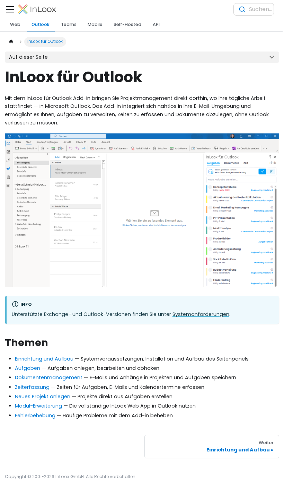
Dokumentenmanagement (48, 377)
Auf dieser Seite (28, 57)
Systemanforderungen (200, 314)
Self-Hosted (127, 24)
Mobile (95, 24)
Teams (69, 24)
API (156, 24)
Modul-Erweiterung (38, 405)
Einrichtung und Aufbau (44, 358)
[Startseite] (11, 42)
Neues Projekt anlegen (42, 396)
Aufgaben (27, 368)
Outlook (41, 24)
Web (15, 24)
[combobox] (253, 9)
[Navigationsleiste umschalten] (10, 9)
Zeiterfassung (32, 387)
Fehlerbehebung (35, 415)
